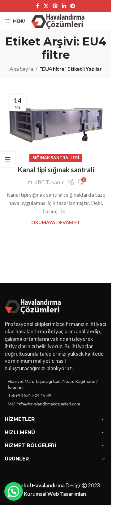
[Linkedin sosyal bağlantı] (64, 6)
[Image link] (34, 305)
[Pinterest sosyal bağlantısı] (55, 6)
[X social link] (45, 6)
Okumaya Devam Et (55, 222)
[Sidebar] (7, 159)
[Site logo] (59, 20)
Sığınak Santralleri (55, 157)
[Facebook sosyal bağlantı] (37, 6)
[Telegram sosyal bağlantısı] (72, 6)
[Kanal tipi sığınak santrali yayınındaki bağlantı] (56, 124)
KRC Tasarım (49, 182)
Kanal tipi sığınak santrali (56, 169)
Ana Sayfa (21, 69)
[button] (13, 491)
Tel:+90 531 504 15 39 (29, 395)
